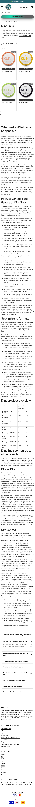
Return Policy (5, 740)
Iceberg (3, 754)
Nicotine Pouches (6, 728)
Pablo (2, 759)
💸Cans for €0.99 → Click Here (17, 1)
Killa (2, 495)
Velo (2, 761)
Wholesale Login (5, 731)
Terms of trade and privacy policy (10, 737)
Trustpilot (24, 8)
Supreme (3, 770)
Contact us (4, 735)
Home (2, 21)
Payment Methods (6, 746)
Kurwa (3, 763)
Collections (9, 21)
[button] (32, 7)
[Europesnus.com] (8, 7)
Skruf (11, 533)
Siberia (3, 765)
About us (3, 733)
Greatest (3, 772)
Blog (2, 742)
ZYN (2, 774)
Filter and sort (10, 43)
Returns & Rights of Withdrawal (10, 744)
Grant (2, 768)
